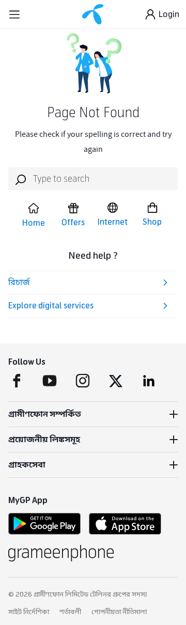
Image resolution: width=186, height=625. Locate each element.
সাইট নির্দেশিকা (28, 612)
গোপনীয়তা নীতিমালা (119, 612)
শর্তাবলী (70, 612)
